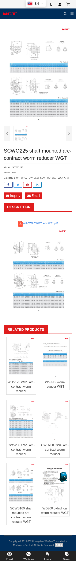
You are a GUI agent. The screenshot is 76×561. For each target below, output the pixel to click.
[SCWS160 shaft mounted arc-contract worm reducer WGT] (21, 483)
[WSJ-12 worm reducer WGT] (55, 357)
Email (35, 196)
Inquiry (14, 196)
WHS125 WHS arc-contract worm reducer (21, 386)
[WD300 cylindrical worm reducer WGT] (55, 483)
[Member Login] (60, 4)
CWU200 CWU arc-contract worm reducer (55, 449)
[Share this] (8, 185)
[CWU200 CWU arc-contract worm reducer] (55, 420)
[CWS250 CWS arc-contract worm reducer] (21, 420)
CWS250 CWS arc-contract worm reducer (21, 449)
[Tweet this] (18, 185)
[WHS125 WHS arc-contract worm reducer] (21, 357)
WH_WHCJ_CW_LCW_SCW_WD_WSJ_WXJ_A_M (42, 178)
